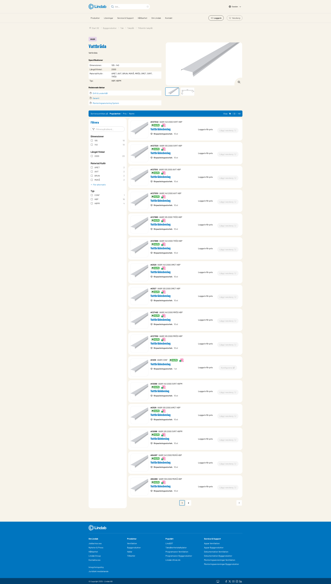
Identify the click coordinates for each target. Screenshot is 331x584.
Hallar (129, 551)
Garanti (96, 98)
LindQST (169, 543)
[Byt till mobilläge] (217, 581)
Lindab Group (95, 556)
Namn (132, 113)
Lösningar (108, 18)
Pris (125, 113)
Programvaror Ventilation (177, 551)
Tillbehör (131, 556)
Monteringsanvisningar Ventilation (219, 560)
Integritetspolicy (96, 567)
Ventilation (132, 543)
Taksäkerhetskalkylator (176, 547)
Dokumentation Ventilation (216, 551)
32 (234, 113)
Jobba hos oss (95, 543)
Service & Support (125, 18)
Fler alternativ (99, 184)
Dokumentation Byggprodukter (218, 556)
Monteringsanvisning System (106, 103)
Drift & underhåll (100, 93)
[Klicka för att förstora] (238, 81)
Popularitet (115, 113)
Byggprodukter (134, 547)
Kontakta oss (94, 560)
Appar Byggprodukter (214, 547)
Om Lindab (156, 18)
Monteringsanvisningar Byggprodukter (221, 564)
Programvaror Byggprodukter (179, 556)
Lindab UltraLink (173, 560)
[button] (172, 91)
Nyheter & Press (96, 547)
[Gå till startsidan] (98, 6)
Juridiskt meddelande (98, 571)
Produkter (95, 18)
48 (239, 113)
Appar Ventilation (212, 543)
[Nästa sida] (239, 503)
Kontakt (168, 18)
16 (230, 113)
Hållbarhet (142, 18)
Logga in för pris (205, 129)
